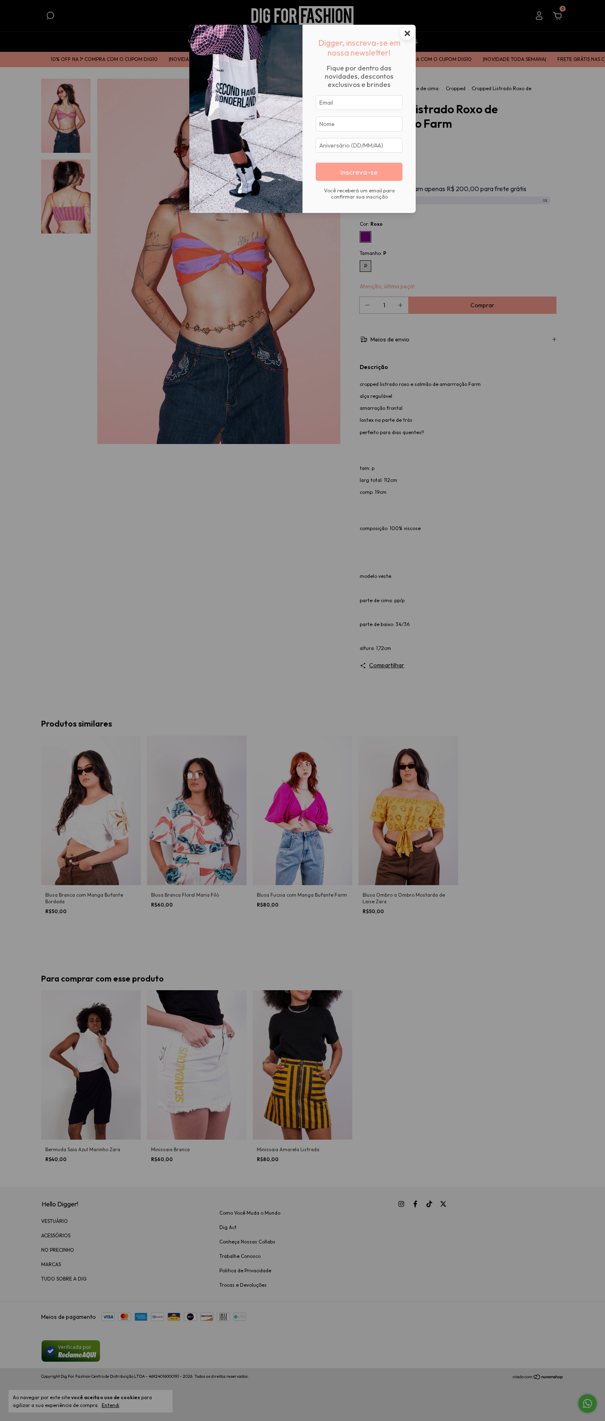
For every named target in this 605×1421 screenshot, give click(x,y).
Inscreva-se (359, 172)
